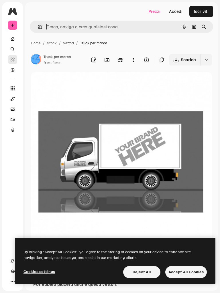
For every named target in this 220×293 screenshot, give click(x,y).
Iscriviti (201, 11)
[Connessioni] (12, 261)
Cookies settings (39, 271)
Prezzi (154, 11)
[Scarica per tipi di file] (206, 60)
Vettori (68, 43)
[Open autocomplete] (38, 27)
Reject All (142, 272)
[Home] (12, 38)
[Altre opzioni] (133, 60)
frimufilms (52, 63)
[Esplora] (12, 69)
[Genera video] (12, 119)
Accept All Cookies (186, 272)
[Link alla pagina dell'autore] (36, 60)
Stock (52, 43)
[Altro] (12, 281)
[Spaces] (12, 98)
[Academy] (12, 271)
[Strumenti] (12, 88)
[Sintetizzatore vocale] (12, 129)
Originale (69, 83)
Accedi (175, 11)
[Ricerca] (12, 49)
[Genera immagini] (12, 109)
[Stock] (12, 59)
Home (36, 43)
